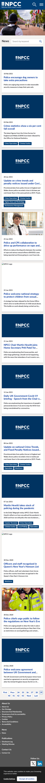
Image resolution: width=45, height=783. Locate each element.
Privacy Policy (7, 717)
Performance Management (14, 205)
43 (23, 696)
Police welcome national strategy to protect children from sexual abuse (21, 297)
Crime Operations (11, 143)
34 (18, 692)
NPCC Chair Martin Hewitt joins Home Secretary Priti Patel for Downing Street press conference (21, 348)
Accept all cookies (26, 779)
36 (27, 692)
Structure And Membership (12, 712)
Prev (12, 692)
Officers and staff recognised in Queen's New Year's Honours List (21, 565)
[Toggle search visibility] (34, 4)
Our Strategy (6, 709)
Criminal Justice (25, 143)
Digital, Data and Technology (14, 202)
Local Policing (22, 527)
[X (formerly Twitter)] (33, 763)
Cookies (5, 719)
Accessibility (6, 724)
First (5, 692)
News (4, 733)
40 (9, 696)
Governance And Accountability (13, 714)
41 (14, 696)
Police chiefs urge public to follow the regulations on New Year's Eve (22, 620)
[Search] (40, 41)
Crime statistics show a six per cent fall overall (22, 127)
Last (36, 696)
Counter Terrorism (11, 523)
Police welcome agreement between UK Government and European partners (20, 672)
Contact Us (6, 753)
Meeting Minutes (8, 744)
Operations (8, 468)
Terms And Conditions (10, 722)
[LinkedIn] (39, 763)
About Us (5, 707)
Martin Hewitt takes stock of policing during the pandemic (19, 507)
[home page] (11, 5)
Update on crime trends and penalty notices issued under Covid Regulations (22, 184)
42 (18, 696)
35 (23, 692)
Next (29, 696)
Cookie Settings (9, 779)
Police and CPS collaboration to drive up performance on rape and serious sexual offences (21, 246)
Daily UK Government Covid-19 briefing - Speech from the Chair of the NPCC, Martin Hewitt (22, 399)
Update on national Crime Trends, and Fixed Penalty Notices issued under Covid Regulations (21, 450)
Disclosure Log (7, 742)
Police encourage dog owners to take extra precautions (21, 79)
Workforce (19, 468)
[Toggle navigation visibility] (41, 4)
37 (32, 692)
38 (37, 692)
